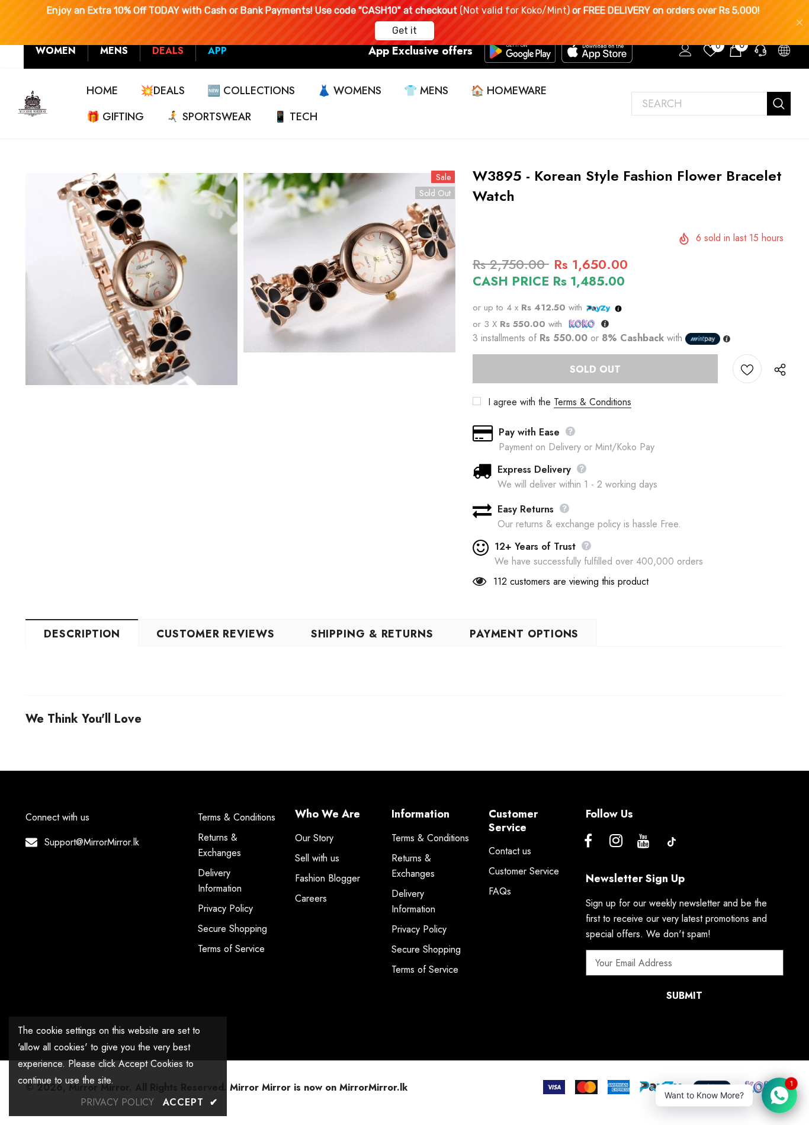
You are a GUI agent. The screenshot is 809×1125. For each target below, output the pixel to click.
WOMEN (56, 50)
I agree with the (519, 402)
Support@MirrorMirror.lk (91, 842)
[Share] (777, 369)
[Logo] (33, 103)
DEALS (168, 50)
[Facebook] (588, 841)
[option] (131, 279)
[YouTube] (643, 841)
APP (217, 50)
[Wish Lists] (747, 368)
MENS (114, 50)
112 (500, 581)
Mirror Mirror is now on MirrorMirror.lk (318, 1087)
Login (683, 53)
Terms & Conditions (592, 402)
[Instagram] (616, 841)
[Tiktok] (671, 841)
